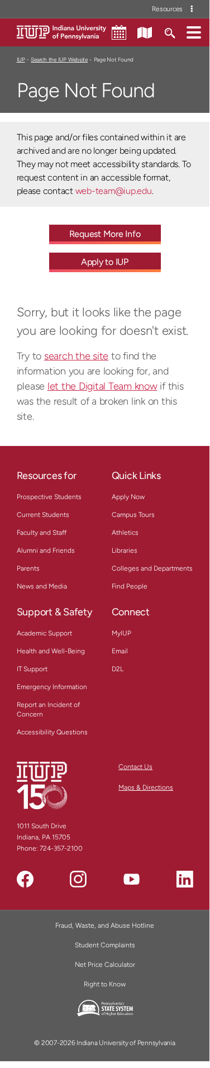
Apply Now (128, 497)
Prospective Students (49, 497)
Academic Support (44, 633)
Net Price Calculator (105, 965)
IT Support (32, 669)
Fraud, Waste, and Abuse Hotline (104, 925)
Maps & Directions (145, 787)
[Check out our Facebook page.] (25, 879)
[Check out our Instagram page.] (78, 879)
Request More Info (105, 234)
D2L (117, 669)
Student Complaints (105, 945)
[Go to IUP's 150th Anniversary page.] (42, 785)
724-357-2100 (61, 848)
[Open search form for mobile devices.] (169, 32)
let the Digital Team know (102, 386)
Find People (129, 586)
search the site (76, 356)
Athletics (125, 533)
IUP (21, 59)
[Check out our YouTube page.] (131, 879)
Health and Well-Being (51, 651)
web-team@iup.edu (113, 191)
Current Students (43, 515)
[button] (194, 32)
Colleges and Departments (152, 568)
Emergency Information (52, 687)
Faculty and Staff (41, 533)
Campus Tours (133, 515)
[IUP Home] (61, 31)
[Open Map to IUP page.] (144, 32)
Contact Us (135, 767)
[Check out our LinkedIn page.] (184, 879)
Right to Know (105, 984)
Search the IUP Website (59, 59)
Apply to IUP (104, 262)
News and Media (42, 586)
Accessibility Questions (52, 732)
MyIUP (121, 633)
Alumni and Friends (46, 550)
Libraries (124, 550)
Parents (28, 568)
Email (120, 651)
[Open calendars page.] (119, 32)
